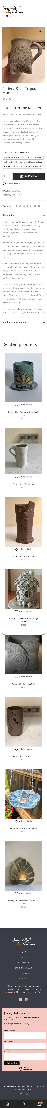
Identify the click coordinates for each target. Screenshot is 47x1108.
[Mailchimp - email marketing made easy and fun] (26, 1070)
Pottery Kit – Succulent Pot (23, 684)
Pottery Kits (17, 195)
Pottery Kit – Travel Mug (23, 484)
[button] (40, 30)
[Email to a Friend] (39, 206)
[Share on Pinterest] (35, 206)
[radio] (23, 157)
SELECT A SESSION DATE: (15, 153)
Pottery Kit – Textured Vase (23, 556)
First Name (8, 1041)
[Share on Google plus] (31, 206)
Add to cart (31, 176)
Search (23, 1104)
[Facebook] (20, 999)
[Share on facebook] (16, 206)
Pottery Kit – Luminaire (23, 756)
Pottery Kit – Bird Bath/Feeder (23, 828)
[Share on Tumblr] (27, 206)
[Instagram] (26, 999)
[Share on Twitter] (20, 206)
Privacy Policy (27, 1089)
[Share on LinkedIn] (24, 206)
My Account (8, 1104)
